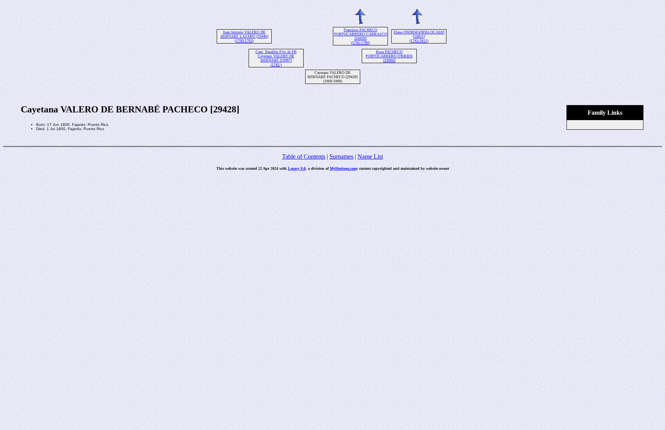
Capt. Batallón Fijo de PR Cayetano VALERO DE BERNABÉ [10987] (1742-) (276, 58)
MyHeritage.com (343, 168)
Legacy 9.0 (297, 168)
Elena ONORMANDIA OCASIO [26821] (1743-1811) (419, 36)
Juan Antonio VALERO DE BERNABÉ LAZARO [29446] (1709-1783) (244, 36)
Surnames (341, 156)
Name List (370, 156)
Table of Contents (303, 156)
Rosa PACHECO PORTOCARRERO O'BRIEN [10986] (389, 56)
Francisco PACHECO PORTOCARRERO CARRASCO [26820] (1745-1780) (360, 36)
